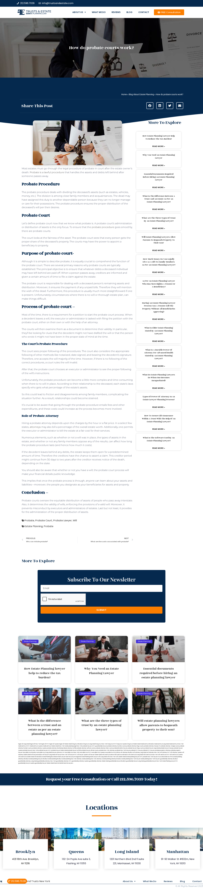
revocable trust (109, 752)
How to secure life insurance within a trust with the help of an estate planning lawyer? (159, 418)
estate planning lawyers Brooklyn (38, 759)
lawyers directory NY (58, 752)
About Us (77, 12)
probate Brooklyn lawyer (120, 748)
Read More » (158, 146)
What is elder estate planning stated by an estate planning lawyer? (158, 330)
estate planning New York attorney (72, 759)
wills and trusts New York (150, 755)
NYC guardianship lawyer (99, 746)
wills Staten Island (121, 757)
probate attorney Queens (39, 748)
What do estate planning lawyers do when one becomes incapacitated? (158, 377)
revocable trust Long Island (44, 752)
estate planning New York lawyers (150, 759)
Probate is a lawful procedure (47, 172)
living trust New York (101, 744)
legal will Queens (54, 744)
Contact (143, 12)
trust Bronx (117, 752)
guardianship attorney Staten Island (99, 761)
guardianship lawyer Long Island (135, 761)
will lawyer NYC (72, 755)
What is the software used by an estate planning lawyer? (159, 439)
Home (124, 94)
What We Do (99, 12)
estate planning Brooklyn (55, 759)
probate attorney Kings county (135, 746)
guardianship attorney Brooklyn (169, 759)
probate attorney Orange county (170, 746)
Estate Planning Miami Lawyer (89, 757)
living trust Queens (122, 744)
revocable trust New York (72, 752)
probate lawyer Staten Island (59, 750)
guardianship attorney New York (46, 761)
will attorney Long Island (139, 752)
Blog (129, 12)
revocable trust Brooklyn (29, 752)
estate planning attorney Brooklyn (111, 759)
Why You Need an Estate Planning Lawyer (159, 156)
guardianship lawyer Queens (26, 763)
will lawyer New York (61, 755)
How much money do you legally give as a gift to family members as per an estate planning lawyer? (158, 262)
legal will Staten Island (65, 744)
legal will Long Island (24, 744)
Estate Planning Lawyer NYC (170, 761)
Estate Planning (34, 526)
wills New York (111, 757)
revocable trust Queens (98, 752)
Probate (29, 520)
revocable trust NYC (85, 752)
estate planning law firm (36, 13)
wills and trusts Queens (176, 755)
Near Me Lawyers (68, 763)
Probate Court (43, 520)
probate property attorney (162, 750)
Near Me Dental (58, 763)
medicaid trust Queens (36, 746)
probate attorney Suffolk (69, 748)
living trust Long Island (89, 744)
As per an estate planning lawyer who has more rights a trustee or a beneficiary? (158, 283)
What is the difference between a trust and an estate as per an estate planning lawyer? (159, 199)
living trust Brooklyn (77, 744)
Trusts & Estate (38, 11)
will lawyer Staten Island (95, 755)
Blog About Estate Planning (141, 94)
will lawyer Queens (82, 755)
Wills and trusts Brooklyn (121, 755)
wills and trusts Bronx (108, 755)
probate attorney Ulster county (104, 748)
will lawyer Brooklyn (36, 755)
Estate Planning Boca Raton (49, 757)
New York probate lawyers (84, 746)
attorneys (35, 427)
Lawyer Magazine (76, 757)
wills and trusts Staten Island (26, 757)
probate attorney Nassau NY (152, 746)
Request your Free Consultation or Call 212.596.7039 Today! (101, 779)
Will (75, 520)
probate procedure (103, 227)
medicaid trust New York (176, 744)
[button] (149, 105)
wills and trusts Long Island (135, 755)
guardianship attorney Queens (80, 761)
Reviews (116, 12)
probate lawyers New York (30, 750)
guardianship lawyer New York (153, 761)
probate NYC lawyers (149, 750)
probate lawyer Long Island (152, 748)
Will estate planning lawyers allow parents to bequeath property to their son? (159, 240)
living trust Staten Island (133, 744)
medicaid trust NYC (23, 746)
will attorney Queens (176, 752)
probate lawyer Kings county (136, 748)
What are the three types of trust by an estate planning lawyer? (159, 219)
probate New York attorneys (107, 750)
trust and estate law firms (165, 757)
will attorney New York (153, 752)
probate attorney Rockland (54, 748)
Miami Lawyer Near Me (64, 757)
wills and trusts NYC (163, 755)
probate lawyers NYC (44, 750)
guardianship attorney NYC (63, 761)
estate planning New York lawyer (131, 759)
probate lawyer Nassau (166, 748)
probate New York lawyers (150, 757)
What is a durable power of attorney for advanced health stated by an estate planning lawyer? (158, 354)
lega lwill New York (35, 744)
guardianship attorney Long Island (27, 761)
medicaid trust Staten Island (51, 746)
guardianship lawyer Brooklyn (117, 761)
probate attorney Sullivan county (86, 748)
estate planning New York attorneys (92, 759)
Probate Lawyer (62, 520)
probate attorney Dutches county (116, 746)
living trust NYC (112, 744)
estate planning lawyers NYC (134, 757)
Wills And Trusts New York (35, 881)
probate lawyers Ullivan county (90, 750)
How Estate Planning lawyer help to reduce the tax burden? (159, 137)
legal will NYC (45, 744)
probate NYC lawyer (136, 750)
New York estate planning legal (68, 746)
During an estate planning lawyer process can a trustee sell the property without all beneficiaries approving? (158, 307)
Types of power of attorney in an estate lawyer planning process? (159, 398)
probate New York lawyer (122, 750)
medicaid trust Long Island (161, 744)
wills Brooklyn (38, 757)
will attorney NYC (165, 752)
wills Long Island (102, 757)
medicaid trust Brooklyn (147, 744)
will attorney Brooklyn (126, 752)
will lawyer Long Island (49, 755)
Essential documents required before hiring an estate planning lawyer (158, 177)
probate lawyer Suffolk (74, 750)
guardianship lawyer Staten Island (44, 763)
